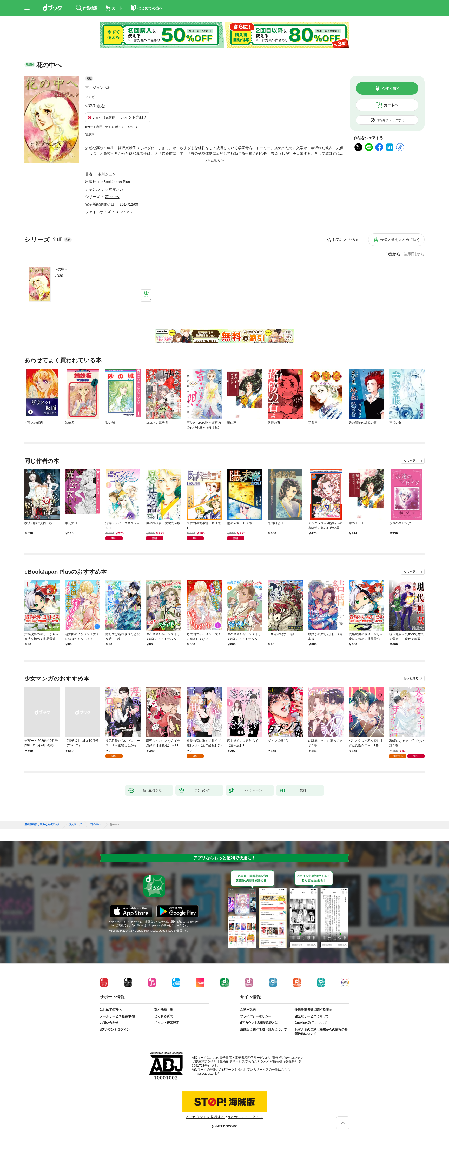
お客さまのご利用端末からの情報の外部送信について (321, 1031)
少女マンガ (114, 189)
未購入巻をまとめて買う (400, 240)
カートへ (391, 105)
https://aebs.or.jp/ (207, 1074)
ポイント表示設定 (166, 1023)
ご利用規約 (248, 1009)
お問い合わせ (109, 1023)
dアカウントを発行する (205, 1117)
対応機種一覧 (163, 1009)
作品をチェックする (391, 120)
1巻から (393, 254)
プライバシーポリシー (255, 1016)
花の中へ (61, 269)
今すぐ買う (391, 88)
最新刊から (414, 254)
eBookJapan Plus (115, 182)
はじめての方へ (111, 1009)
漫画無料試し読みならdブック (42, 824)
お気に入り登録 (345, 240)
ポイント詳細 (132, 117)
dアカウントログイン (115, 1029)
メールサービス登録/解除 (117, 1016)
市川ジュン (94, 88)
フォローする (107, 87)
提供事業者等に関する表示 (313, 1009)
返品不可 (91, 135)
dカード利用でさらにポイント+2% (109, 127)
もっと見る (411, 461)
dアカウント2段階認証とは (259, 1023)
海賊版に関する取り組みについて (263, 1029)
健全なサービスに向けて (312, 1016)
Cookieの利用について (311, 1023)
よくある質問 (163, 1016)
